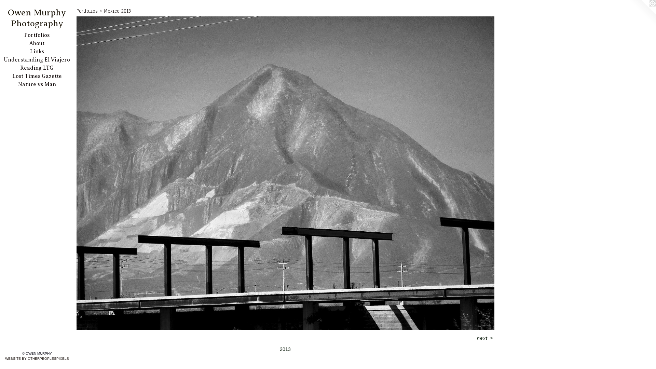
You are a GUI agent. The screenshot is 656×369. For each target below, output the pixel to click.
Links (37, 52)
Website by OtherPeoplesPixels (37, 358)
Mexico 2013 (117, 11)
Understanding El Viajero (37, 60)
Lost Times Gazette (37, 76)
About (36, 43)
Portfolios (37, 35)
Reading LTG (37, 68)
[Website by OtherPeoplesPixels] (642, 13)
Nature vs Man (37, 84)
